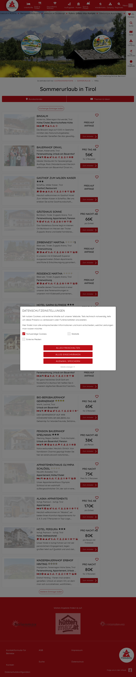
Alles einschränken (68, 354)
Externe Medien (33, 339)
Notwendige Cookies (36, 334)
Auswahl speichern (68, 361)
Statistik (75, 334)
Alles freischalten (68, 347)
